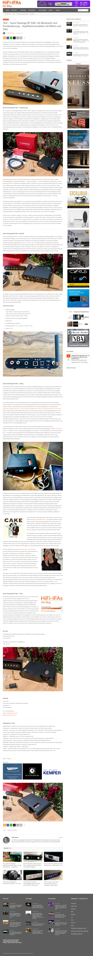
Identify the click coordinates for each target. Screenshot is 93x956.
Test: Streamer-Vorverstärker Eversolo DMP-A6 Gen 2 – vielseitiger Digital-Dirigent (51, 883)
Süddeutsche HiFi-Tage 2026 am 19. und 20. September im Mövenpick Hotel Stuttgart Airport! (80, 357)
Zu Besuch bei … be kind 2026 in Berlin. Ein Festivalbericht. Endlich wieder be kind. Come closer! (61, 907)
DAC (5, 830)
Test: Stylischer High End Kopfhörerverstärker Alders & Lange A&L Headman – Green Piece (12, 865)
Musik (50, 10)
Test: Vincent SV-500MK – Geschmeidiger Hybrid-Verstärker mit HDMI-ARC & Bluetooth (31, 883)
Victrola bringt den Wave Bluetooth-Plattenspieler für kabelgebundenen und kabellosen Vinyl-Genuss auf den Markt (37, 916)
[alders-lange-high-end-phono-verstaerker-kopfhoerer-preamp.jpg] (78, 267)
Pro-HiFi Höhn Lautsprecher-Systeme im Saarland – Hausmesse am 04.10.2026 (37, 932)
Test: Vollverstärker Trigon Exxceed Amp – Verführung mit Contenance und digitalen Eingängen (32, 865)
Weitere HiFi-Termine (71, 367)
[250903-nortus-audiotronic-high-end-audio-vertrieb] (78, 327)
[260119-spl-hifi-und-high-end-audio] (78, 128)
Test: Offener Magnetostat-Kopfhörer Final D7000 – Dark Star (12, 882)
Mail (72, 920)
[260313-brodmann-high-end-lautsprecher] (78, 108)
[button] (4, 38)
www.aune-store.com (11, 715)
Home (7, 10)
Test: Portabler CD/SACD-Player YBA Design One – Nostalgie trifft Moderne (80, 25)
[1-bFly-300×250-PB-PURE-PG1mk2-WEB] (78, 247)
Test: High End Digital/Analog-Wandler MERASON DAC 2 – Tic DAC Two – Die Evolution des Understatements (81, 41)
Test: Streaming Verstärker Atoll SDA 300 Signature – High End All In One (53, 864)
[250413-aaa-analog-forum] (78, 148)
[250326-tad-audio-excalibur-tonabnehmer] (78, 207)
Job (72, 917)
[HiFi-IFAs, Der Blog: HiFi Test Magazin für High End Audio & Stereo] (12, 4)
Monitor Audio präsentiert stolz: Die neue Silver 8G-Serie (38, 925)
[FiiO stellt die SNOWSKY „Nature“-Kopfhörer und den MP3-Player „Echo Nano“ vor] (28, 904)
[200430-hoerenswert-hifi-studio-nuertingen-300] (12, 779)
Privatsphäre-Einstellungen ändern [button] (78, 928)
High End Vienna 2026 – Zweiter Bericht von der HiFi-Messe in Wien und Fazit (60, 916)
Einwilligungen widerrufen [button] (77, 933)
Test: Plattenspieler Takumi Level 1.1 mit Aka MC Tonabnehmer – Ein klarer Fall (80, 55)
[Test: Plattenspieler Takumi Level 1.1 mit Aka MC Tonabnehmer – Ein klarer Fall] (69, 54)
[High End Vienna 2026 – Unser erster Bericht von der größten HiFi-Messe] (51, 922)
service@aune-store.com (12, 713)
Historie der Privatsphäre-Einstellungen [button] (79, 931)
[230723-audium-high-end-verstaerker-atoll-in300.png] (63, 6)
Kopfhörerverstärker (12, 830)
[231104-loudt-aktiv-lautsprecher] (78, 227)
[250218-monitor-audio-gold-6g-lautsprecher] (78, 168)
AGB (72, 911)
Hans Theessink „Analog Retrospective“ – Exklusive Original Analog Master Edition (81, 48)
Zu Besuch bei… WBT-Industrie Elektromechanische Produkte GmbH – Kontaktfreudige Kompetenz (61, 932)
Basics (58, 10)
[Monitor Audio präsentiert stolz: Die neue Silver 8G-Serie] (28, 923)
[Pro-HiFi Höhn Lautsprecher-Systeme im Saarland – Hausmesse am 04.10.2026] (28, 930)
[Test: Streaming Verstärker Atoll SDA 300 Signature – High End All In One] (53, 857)
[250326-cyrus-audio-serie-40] (78, 287)
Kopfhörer (5, 19)
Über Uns (73, 922)
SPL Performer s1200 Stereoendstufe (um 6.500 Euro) (47, 408)
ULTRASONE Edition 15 (41, 519)
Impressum (73, 903)
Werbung (73, 914)
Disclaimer (73, 909)
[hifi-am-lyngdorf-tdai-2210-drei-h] (78, 307)
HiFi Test (14, 10)
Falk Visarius (10, 33)
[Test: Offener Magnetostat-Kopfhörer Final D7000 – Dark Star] (12, 875)
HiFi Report (31, 10)
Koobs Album (27, 549)
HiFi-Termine (42, 10)
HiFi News (23, 10)
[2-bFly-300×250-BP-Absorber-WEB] (78, 188)
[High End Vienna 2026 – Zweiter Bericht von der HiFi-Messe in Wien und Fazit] (51, 914)
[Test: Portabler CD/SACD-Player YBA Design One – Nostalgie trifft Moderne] (69, 24)
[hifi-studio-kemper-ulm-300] (52, 779)
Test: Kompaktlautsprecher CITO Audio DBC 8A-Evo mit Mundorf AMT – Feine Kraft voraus (80, 32)
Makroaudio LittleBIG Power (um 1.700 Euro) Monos (16, 408)
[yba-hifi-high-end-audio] (78, 346)
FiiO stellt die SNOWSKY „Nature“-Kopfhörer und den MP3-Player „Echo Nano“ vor (37, 906)
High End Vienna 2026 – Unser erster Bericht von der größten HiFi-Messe (61, 924)
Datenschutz (74, 906)
